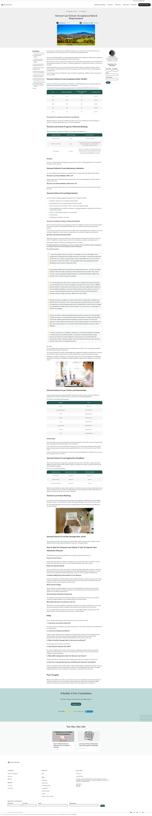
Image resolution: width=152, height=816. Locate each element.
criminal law (75, 68)
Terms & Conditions (46, 785)
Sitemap (43, 793)
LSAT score (64, 187)
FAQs (35, 88)
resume (52, 208)
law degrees (60, 131)
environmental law (69, 57)
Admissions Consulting (99, 4)
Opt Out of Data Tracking (47, 796)
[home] (6, 5)
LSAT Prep (10, 776)
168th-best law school (68, 162)
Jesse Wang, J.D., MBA (87, 22)
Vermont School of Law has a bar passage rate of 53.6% (60, 541)
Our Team (10, 785)
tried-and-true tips (59, 555)
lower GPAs (87, 173)
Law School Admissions (13, 773)
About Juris (126, 4)
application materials (67, 198)
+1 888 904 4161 (141, 0)
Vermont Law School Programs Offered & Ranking (38, 61)
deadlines (62, 468)
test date (82, 205)
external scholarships (81, 452)
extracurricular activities (55, 209)
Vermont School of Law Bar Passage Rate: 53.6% (39, 79)
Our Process (10, 788)
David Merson (62, 22)
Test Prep (110, 4)
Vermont (85, 61)
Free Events (133, 4)
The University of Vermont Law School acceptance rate (60, 88)
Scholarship (44, 780)
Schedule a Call (76, 704)
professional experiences (81, 208)
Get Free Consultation (144, 4)
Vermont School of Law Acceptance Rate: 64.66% (39, 56)
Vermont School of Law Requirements (39, 68)
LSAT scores (96, 173)
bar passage (84, 541)
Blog (43, 773)
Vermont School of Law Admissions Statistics (39, 65)
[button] (100, 5)
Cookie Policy (45, 788)
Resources (117, 4)
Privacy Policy (45, 782)
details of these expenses (62, 399)
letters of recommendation (64, 224)
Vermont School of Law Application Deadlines (39, 75)
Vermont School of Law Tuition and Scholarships (39, 72)
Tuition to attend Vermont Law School (56, 395)
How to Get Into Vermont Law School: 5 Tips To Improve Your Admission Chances (39, 84)
